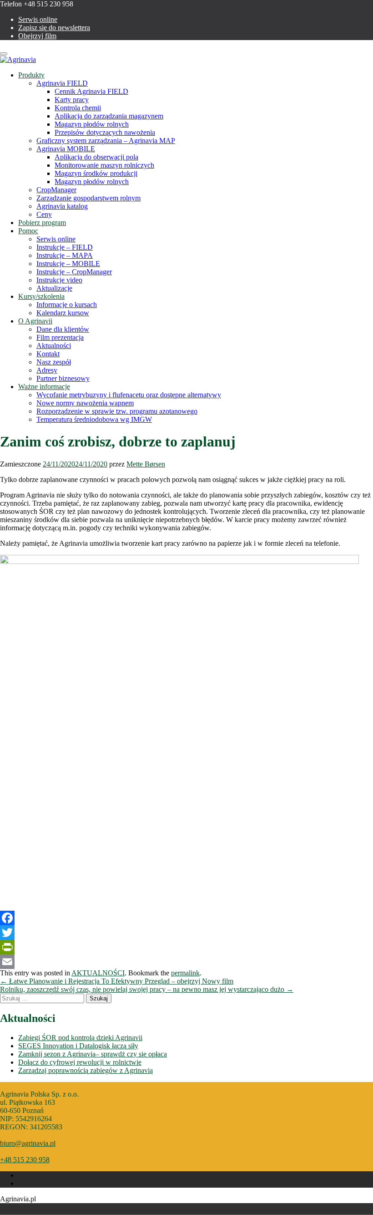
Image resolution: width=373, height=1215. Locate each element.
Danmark (10, 1208)
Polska (22, 1208)
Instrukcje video (59, 280)
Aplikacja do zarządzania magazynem (109, 116)
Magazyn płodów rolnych (92, 124)
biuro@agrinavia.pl (27, 1143)
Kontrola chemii (78, 108)
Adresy (46, 370)
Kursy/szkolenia (41, 296)
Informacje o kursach (66, 304)
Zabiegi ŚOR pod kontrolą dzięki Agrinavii (80, 1037)
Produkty (31, 75)
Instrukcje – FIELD (64, 247)
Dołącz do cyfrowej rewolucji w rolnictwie (79, 1062)
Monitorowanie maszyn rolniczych (104, 165)
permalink (185, 973)
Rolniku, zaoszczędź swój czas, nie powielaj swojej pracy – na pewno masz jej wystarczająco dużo (146, 989)
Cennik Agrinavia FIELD (91, 91)
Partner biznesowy (63, 378)
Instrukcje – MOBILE (68, 263)
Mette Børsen (145, 464)
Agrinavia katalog (62, 206)
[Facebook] (186, 918)
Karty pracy (72, 99)
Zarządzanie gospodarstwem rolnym (88, 198)
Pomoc (28, 231)
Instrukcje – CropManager (74, 272)
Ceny (44, 214)
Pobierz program (42, 222)
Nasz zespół (53, 362)
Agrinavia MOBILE (65, 149)
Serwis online (37, 19)
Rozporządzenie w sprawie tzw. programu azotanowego (116, 411)
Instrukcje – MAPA (64, 255)
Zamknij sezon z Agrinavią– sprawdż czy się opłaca (92, 1054)
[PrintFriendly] (186, 947)
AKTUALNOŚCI (98, 973)
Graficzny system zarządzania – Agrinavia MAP (105, 140)
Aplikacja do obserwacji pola (96, 157)
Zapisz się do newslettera (54, 27)
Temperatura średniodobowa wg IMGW (94, 419)
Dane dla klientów (62, 329)
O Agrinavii (35, 321)
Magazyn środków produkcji (96, 173)
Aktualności (53, 345)
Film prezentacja (60, 337)
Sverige (35, 1208)
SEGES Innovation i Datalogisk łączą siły (78, 1046)
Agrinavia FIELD (62, 83)
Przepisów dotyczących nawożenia (105, 132)
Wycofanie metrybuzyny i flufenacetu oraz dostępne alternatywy (128, 395)
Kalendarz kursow (62, 313)
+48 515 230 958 (25, 1160)
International (48, 1208)
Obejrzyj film (37, 36)
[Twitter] (186, 932)
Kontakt (48, 354)
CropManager (56, 190)
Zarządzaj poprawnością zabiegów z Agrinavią (85, 1070)
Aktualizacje (54, 288)
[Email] (186, 961)
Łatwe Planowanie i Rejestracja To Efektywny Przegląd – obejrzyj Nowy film (116, 981)
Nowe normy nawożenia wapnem (85, 403)
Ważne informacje (44, 386)
